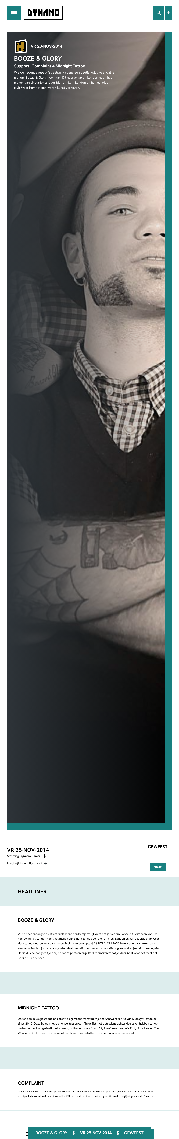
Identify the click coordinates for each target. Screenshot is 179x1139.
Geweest (134, 1132)
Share (158, 867)
